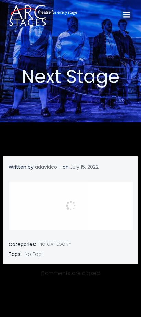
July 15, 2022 (84, 167)
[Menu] (126, 15)
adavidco (46, 167)
